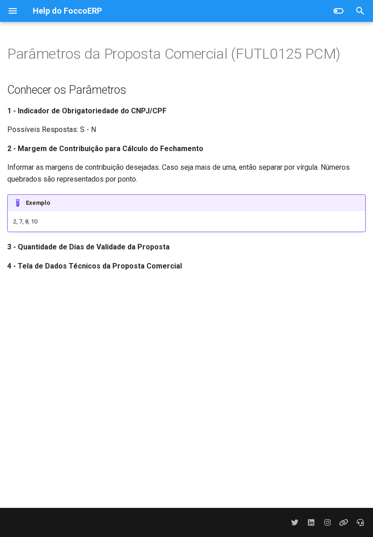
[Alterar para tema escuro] (338, 11)
